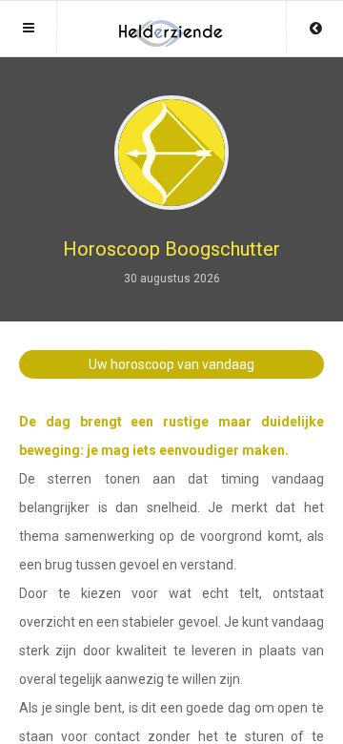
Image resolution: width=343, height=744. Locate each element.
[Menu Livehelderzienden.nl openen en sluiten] (28, 27)
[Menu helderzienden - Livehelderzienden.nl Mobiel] (171, 26)
